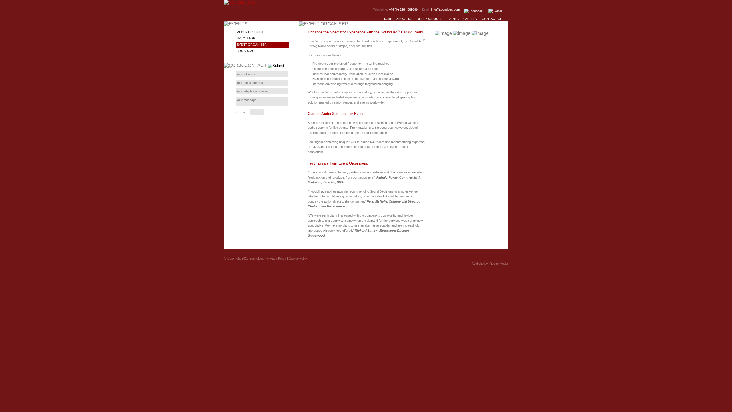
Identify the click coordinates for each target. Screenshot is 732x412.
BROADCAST (246, 51)
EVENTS (453, 19)
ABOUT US (404, 19)
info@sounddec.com (445, 9)
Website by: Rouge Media (490, 263)
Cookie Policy (298, 258)
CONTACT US (492, 19)
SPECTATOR (246, 38)
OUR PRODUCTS (429, 19)
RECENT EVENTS (250, 32)
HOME (387, 19)
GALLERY (470, 19)
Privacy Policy (276, 258)
